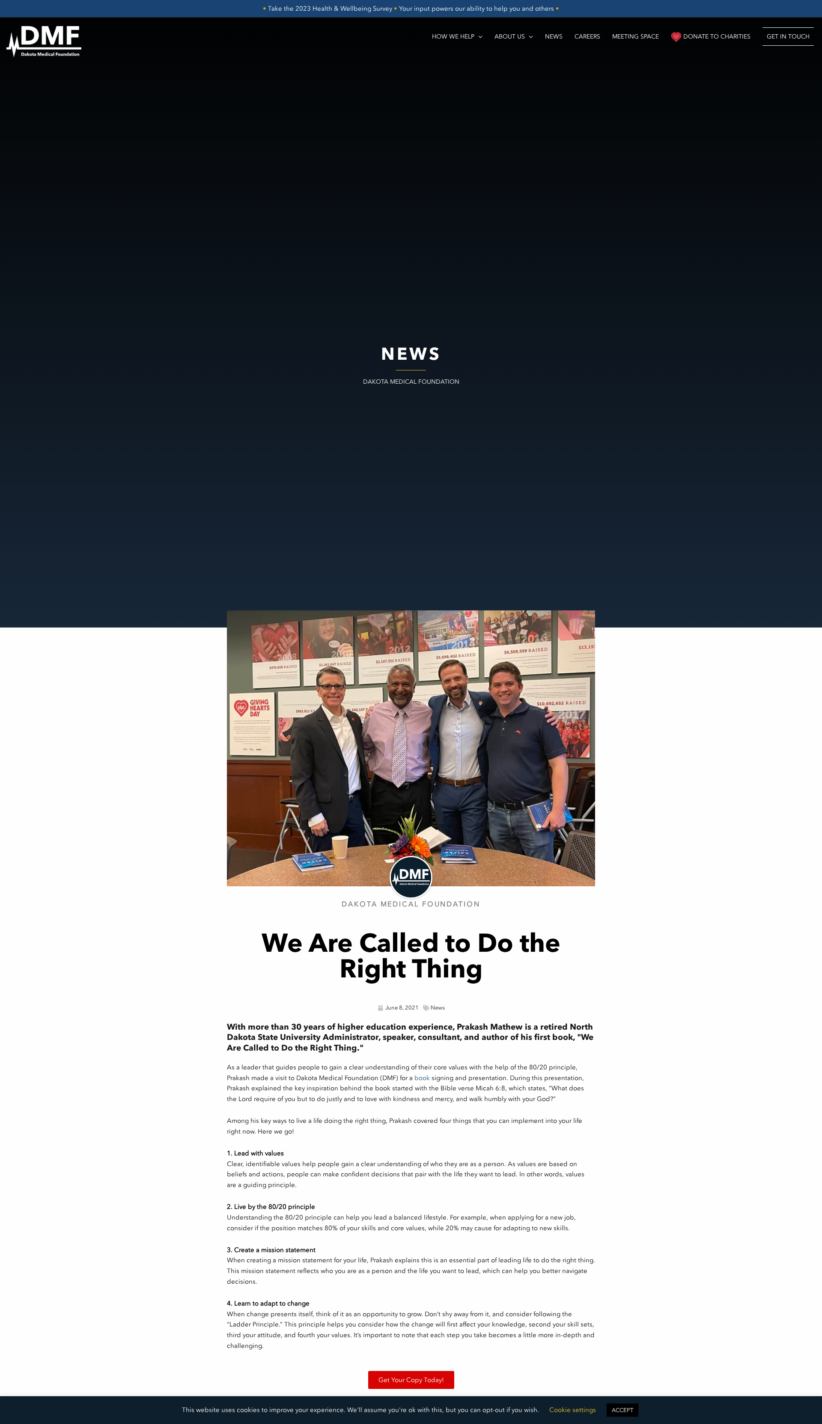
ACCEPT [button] (622, 1410)
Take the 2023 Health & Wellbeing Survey (330, 8)
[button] (788, 36)
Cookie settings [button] (572, 1410)
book (422, 1078)
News (438, 1007)
